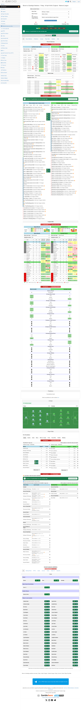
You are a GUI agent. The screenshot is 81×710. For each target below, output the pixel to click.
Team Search (4, 72)
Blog (58, 697)
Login (79, 1)
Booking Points (5, 43)
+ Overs (3, 35)
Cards (3, 45)
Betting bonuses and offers (7, 26)
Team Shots (4, 55)
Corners (3, 23)
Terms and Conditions (52, 697)
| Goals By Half (5, 38)
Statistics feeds (4, 75)
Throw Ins (4, 65)
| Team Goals (4, 40)
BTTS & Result (5, 33)
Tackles (3, 67)
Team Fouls (4, 60)
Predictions (4, 70)
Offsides (3, 57)
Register (74, 1)
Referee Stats (4, 48)
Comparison (4, 18)
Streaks (3, 21)
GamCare (65, 687)
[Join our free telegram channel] (66, 1)
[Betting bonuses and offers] (68, 1)
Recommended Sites (5, 80)
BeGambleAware (71, 687)
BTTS (3, 31)
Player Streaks (5, 16)
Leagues (3, 11)
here (58, 397)
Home (3, 4)
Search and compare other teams (51, 20)
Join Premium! (3, 6)
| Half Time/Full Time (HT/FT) (8, 53)
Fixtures (3, 9)
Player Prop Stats (5, 14)
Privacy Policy (45, 697)
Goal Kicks (4, 62)
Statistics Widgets (4, 78)
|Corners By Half (5, 28)
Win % (3, 50)
